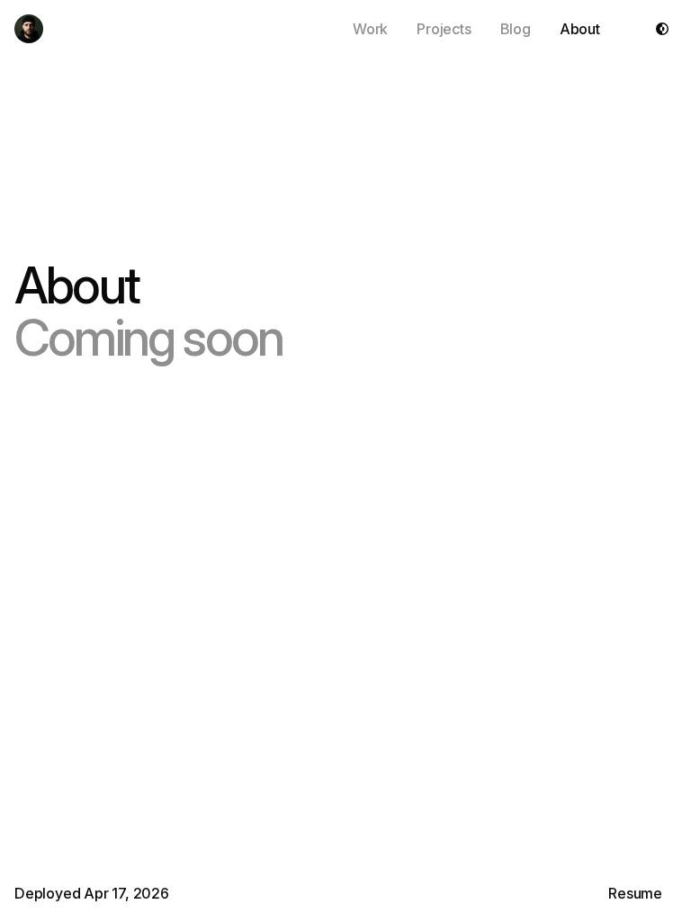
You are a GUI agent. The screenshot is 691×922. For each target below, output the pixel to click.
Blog (515, 29)
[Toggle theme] (662, 28)
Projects (444, 29)
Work (370, 29)
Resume (635, 893)
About (580, 29)
